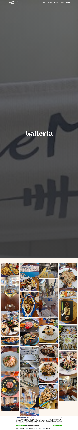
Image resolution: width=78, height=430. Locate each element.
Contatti (68, 2)
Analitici (39, 428)
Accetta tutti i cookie (57, 425)
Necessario (21, 428)
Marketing (47, 428)
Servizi (56, 2)
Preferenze (31, 428)
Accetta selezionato (20, 425)
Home (43, 2)
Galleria (62, 2)
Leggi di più (35, 422)
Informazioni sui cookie (34, 425)
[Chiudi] (61, 417)
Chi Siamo (49, 2)
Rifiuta (27, 425)
